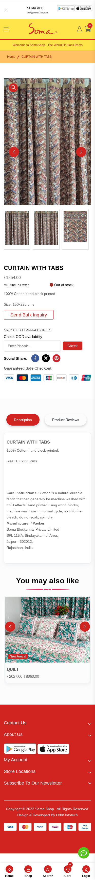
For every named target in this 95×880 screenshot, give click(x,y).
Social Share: (15, 358)
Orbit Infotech (67, 815)
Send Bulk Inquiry (28, 314)
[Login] (79, 29)
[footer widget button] (47, 723)
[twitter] (46, 358)
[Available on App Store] (53, 750)
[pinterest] (56, 358)
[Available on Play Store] (20, 750)
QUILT (13, 669)
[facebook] (35, 358)
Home (11, 56)
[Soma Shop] (43, 29)
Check (72, 346)
